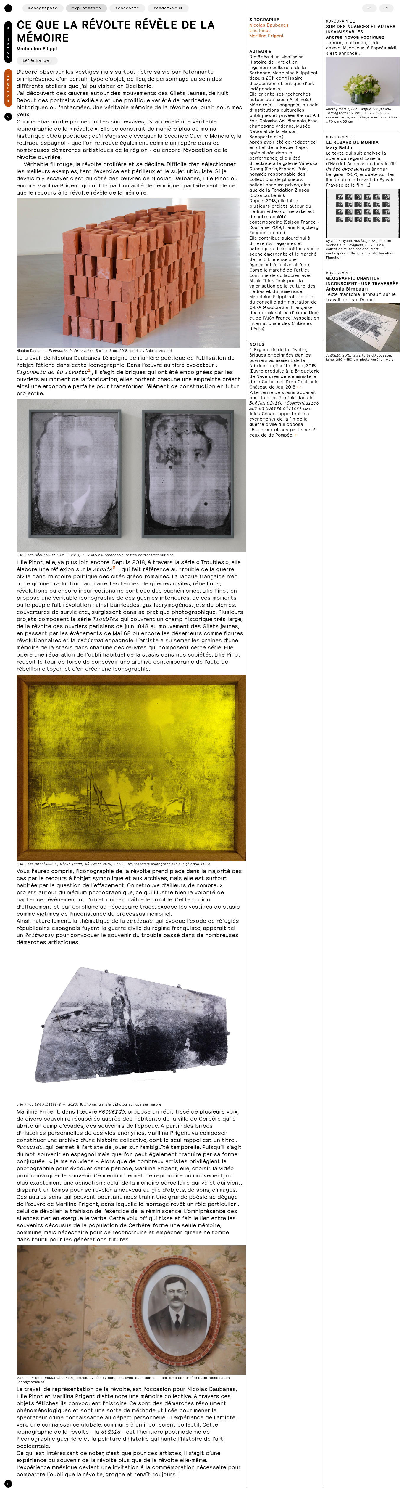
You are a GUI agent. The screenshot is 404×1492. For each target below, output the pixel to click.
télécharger (37, 59)
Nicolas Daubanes (269, 24)
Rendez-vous (168, 7)
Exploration (86, 7)
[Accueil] (8, 8)
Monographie (43, 7)
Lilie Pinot (259, 30)
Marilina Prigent (266, 35)
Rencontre (127, 7)
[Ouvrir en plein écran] (128, 275)
